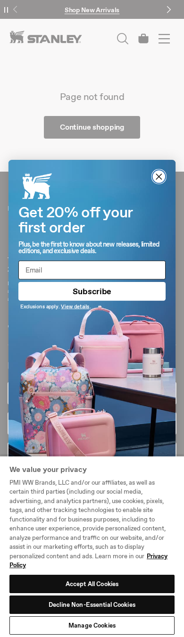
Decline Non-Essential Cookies (92, 604)
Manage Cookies (92, 625)
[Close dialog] (159, 176)
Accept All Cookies (92, 583)
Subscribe (92, 291)
